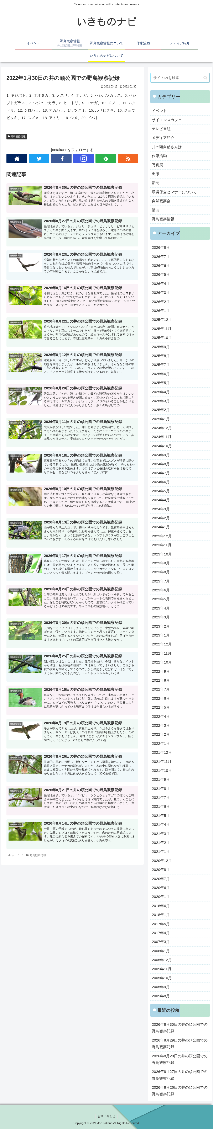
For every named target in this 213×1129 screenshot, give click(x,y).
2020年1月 (161, 897)
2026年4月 (161, 284)
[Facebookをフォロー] (61, 158)
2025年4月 (161, 392)
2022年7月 (161, 689)
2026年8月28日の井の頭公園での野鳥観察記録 (180, 1059)
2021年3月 (161, 834)
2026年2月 (161, 302)
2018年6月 (161, 906)
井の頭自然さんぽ (167, 147)
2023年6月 (161, 590)
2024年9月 (161, 455)
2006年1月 (161, 951)
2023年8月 (161, 572)
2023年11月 (161, 545)
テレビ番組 (161, 129)
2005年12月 (162, 960)
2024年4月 (161, 500)
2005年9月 (161, 987)
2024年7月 (161, 473)
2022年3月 (161, 725)
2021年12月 (162, 752)
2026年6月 (161, 265)
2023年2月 (161, 626)
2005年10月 (162, 978)
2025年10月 (162, 338)
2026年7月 (161, 257)
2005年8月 (161, 996)
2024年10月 (162, 446)
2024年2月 (161, 518)
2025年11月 (161, 329)
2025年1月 (161, 419)
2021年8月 (161, 789)
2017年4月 (161, 933)
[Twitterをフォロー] (39, 158)
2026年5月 (161, 274)
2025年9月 (161, 347)
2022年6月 (161, 698)
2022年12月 (162, 644)
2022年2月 (161, 734)
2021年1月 (161, 852)
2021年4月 (161, 824)
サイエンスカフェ (167, 120)
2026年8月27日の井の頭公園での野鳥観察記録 (180, 1075)
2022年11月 (161, 653)
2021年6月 (161, 806)
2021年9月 (161, 779)
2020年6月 (161, 888)
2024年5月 (161, 491)
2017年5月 (161, 924)
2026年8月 (161, 247)
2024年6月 (161, 482)
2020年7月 (161, 879)
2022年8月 (161, 680)
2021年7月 (161, 797)
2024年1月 (161, 527)
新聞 (155, 183)
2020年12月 (162, 861)
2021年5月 (161, 816)
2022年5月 (161, 707)
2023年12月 (162, 536)
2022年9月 (161, 671)
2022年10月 (162, 662)
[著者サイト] (16, 158)
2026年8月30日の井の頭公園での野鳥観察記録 (180, 1027)
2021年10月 (162, 770)
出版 (155, 174)
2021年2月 (161, 843)
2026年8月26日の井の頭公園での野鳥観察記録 (180, 1090)
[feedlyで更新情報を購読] (105, 158)
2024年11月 (161, 437)
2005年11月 (161, 969)
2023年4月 (161, 608)
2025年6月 (161, 374)
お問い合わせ (106, 1116)
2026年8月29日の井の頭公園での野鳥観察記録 (180, 1043)
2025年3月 (161, 401)
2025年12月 (162, 320)
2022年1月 (161, 743)
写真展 (157, 165)
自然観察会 (161, 201)
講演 (155, 210)
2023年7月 (161, 581)
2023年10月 (162, 554)
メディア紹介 (163, 138)
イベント (159, 111)
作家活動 (159, 156)
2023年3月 (161, 617)
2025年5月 (161, 383)
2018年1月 (161, 915)
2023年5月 (161, 599)
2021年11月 (161, 762)
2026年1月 (161, 311)
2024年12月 (162, 428)
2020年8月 (161, 870)
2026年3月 (161, 293)
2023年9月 (161, 563)
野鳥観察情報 (18, 136)
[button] (205, 77)
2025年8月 (161, 356)
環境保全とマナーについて (174, 192)
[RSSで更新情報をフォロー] (128, 158)
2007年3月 (161, 942)
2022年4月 (161, 716)
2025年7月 (161, 365)
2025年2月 (161, 410)
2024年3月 (161, 509)
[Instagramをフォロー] (83, 158)
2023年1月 (161, 635)
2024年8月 (161, 464)
